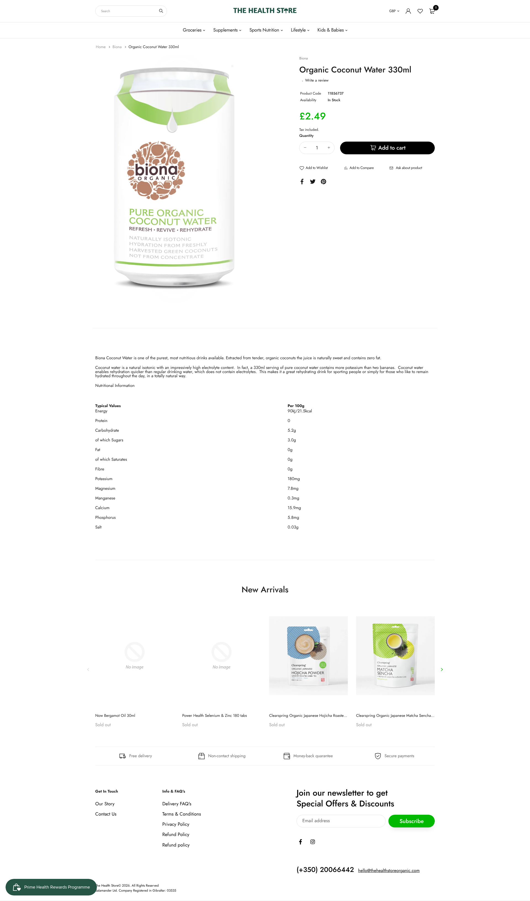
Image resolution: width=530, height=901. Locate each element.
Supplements (225, 30)
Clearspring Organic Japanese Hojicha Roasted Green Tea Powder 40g (327, 715)
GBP (392, 11)
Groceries (192, 30)
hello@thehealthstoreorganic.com (389, 871)
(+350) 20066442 (325, 870)
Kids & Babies (330, 30)
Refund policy (176, 845)
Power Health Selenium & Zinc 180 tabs (214, 715)
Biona (117, 47)
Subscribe (411, 821)
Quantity (306, 136)
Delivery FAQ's (176, 804)
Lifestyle (298, 30)
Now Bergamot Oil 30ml (115, 715)
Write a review (316, 80)
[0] (432, 11)
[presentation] (88, 669)
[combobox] (131, 11)
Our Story (105, 804)
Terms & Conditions (181, 814)
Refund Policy (175, 835)
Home (101, 47)
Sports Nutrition (264, 30)
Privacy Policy (175, 824)
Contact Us (105, 814)
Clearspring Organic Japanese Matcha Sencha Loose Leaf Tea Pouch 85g (415, 715)
